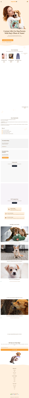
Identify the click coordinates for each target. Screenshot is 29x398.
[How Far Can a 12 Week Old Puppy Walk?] (14, 270)
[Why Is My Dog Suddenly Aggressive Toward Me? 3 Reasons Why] (14, 307)
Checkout (14, 386)
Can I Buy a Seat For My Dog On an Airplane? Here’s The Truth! (14, 297)
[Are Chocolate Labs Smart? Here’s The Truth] (14, 234)
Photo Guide (14, 372)
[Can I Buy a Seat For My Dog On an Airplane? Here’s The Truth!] (14, 289)
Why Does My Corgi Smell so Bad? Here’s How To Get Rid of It (14, 261)
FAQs (14, 371)
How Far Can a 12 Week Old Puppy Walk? (14, 279)
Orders (14, 387)
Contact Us (14, 377)
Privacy (14, 381)
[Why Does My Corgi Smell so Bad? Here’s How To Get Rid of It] (14, 252)
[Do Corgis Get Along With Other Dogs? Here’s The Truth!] (14, 325)
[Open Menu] (1, 1)
